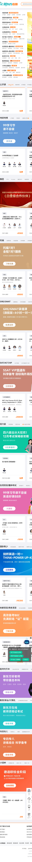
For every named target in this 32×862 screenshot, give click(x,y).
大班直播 (22, 240)
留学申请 (20, 19)
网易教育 (15, 843)
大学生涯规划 (6, 66)
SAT (10, 29)
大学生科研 (5, 67)
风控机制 (2, 837)
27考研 (4, 14)
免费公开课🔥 (25, 118)
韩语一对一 (27, 763)
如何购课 (29, 829)
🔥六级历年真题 (26, 424)
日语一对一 (19, 763)
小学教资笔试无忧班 (23, 700)
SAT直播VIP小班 (25, 363)
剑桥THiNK (21, 546)
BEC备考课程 (22, 608)
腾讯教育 (9, 843)
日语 (3, 72)
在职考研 (18, 14)
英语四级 (4, 38)
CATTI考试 (16, 48)
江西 (9, 58)
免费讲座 (9, 240)
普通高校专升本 (26, 731)
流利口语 (4, 48)
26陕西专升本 (25, 669)
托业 (22, 53)
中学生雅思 (5, 24)
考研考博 (5, 13)
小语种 (4, 70)
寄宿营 (18, 118)
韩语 (7, 72)
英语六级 (10, 38)
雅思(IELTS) (5, 19)
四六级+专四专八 (7, 37)
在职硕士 (5, 42)
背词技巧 (21, 485)
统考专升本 (5, 56)
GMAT (13, 34)
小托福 (20, 29)
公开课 (23, 14)
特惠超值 (15, 62)
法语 (10, 72)
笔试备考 (4, 62)
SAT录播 (17, 363)
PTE (16, 19)
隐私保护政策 (3, 834)
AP (13, 29)
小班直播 (29, 240)
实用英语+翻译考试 (8, 46)
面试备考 (10, 62)
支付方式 (29, 832)
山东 (12, 58)
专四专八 (15, 38)
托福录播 (16, 240)
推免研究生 (11, 67)
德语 (14, 72)
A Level (16, 24)
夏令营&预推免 (24, 67)
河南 (16, 58)
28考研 (8, 14)
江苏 (19, 58)
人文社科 (10, 77)
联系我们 (2, 832)
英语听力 (28, 485)
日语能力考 (11, 763)
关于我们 (2, 829)
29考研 (13, 14)
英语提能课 (13, 546)
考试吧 (27, 843)
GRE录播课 (23, 302)
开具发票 (29, 837)
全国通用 (4, 58)
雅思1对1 (11, 19)
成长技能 (15, 77)
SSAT (16, 29)
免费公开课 (21, 38)
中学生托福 (5, 29)
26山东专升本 (15, 669)
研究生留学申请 (20, 34)
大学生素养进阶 (7, 75)
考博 (18, 731)
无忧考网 (21, 843)
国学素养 (4, 77)
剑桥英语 (4, 53)
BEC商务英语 (16, 53)
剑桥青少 (10, 53)
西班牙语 (18, 72)
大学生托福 (5, 34)
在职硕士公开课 (11, 43)
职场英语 (10, 48)
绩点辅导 (18, 67)
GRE (10, 34)
